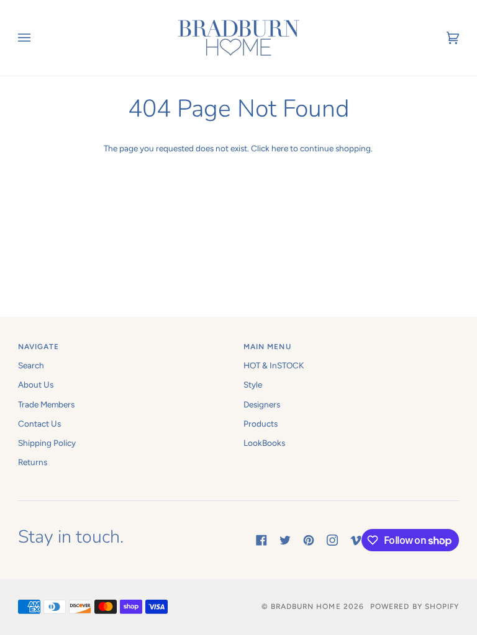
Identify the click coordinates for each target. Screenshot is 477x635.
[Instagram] (332, 540)
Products (260, 424)
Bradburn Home (306, 606)
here (279, 148)
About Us (35, 384)
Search (31, 365)
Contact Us (39, 424)
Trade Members (46, 404)
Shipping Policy (47, 443)
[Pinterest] (308, 540)
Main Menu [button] (267, 346)
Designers (261, 404)
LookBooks (264, 443)
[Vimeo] (355, 540)
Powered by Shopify (414, 606)
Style (252, 384)
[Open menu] (36, 38)
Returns (32, 462)
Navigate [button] (39, 346)
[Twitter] (285, 540)
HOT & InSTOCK (273, 365)
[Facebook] (261, 540)
